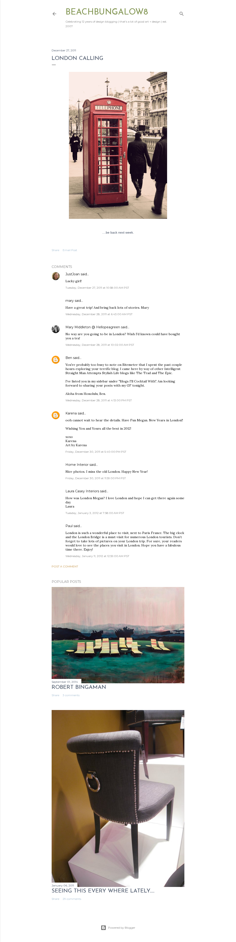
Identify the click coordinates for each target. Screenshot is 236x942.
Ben (68, 358)
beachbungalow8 (106, 12)
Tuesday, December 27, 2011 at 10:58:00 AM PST (97, 287)
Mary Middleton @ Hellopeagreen (92, 327)
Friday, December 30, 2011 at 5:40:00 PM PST (95, 451)
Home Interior (76, 465)
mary (69, 301)
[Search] (181, 12)
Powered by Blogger (121, 927)
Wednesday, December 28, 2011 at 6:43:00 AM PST (99, 314)
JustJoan (72, 274)
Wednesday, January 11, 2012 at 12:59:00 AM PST (97, 556)
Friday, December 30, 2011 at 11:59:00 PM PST (95, 478)
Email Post (70, 250)
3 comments (71, 695)
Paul (69, 526)
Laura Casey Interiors (82, 491)
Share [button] (55, 250)
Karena (71, 413)
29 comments (72, 899)
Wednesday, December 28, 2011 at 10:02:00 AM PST (99, 344)
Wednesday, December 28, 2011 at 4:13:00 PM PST (98, 400)
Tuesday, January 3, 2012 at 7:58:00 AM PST (94, 513)
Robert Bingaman (79, 687)
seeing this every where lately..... (103, 891)
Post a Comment (65, 566)
